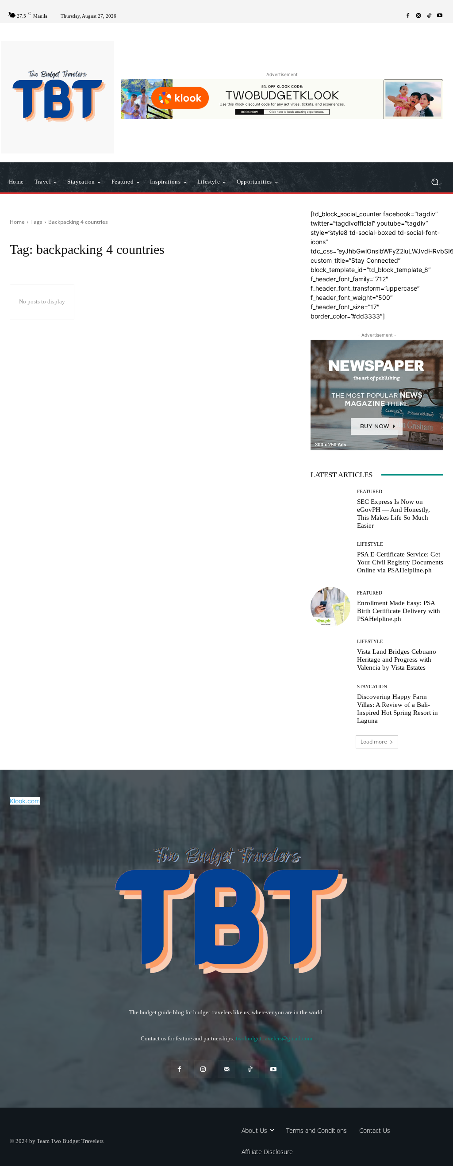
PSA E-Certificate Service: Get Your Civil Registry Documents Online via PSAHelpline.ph (400, 562)
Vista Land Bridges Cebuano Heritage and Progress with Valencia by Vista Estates (396, 659)
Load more (374, 741)
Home (17, 222)
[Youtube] (439, 16)
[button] (434, 182)
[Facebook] (408, 16)
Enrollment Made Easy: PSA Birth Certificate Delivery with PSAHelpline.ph (398, 610)
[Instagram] (418, 16)
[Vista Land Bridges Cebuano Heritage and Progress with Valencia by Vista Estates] (330, 655)
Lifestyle (370, 544)
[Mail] (226, 1069)
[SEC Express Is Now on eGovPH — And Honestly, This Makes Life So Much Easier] (330, 509)
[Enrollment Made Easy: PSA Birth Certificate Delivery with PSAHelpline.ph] (330, 607)
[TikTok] (429, 16)
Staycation (372, 686)
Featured (369, 491)
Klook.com (25, 801)
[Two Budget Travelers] (57, 97)
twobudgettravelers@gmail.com (274, 1038)
